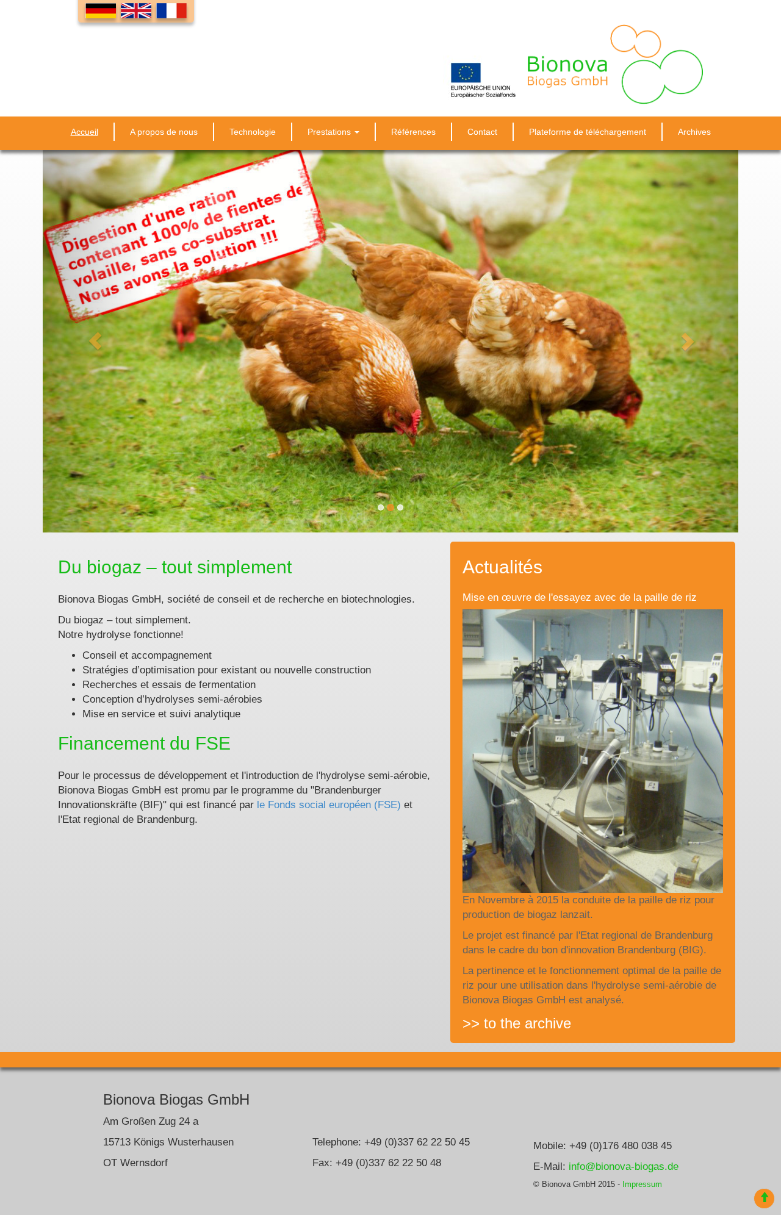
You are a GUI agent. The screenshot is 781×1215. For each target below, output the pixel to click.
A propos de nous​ (164, 132)
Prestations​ (330, 132)
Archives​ (694, 132)
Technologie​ (252, 132)
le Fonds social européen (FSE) (329, 805)
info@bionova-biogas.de (623, 1166)
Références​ (413, 132)
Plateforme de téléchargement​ (587, 132)
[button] (95, 341)
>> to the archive (516, 1023)
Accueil (84, 132)
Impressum (642, 1184)
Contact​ (482, 132)
